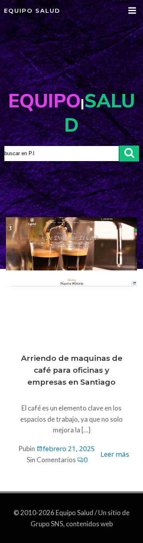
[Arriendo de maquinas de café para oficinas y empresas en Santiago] (71, 251)
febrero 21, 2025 (69, 448)
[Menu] (132, 11)
